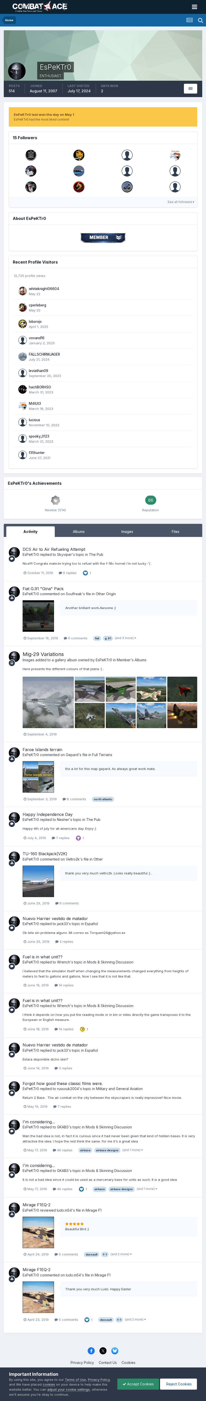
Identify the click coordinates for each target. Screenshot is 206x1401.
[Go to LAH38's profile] (30, 155)
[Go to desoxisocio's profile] (127, 155)
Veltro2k (73, 859)
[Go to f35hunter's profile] (22, 455)
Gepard (72, 755)
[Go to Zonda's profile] (30, 186)
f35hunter (37, 453)
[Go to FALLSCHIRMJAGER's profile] (22, 356)
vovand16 (36, 338)
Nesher (63, 819)
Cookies (128, 1362)
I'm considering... (39, 1121)
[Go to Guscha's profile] (175, 171)
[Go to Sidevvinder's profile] (127, 171)
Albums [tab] (79, 531)
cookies (49, 1384)
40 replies (64, 1150)
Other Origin (106, 594)
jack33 (62, 924)
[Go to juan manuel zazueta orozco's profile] (175, 186)
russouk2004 (68, 1089)
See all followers (180, 202)
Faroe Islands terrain (42, 749)
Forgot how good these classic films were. (63, 1083)
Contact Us (108, 1362)
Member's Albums (131, 660)
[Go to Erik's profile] (30, 171)
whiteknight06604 (44, 289)
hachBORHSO (40, 387)
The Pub (96, 554)
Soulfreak (74, 594)
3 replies (66, 941)
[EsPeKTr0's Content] (190, 89)
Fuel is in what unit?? (43, 956)
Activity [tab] (30, 531)
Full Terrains (102, 755)
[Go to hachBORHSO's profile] (22, 389)
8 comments (76, 799)
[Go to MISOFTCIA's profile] (78, 186)
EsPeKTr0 (31, 554)
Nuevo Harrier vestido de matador (55, 918)
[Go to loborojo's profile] (22, 324)
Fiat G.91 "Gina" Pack (43, 588)
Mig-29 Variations (43, 654)
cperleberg (37, 305)
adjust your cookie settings (68, 1389)
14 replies (66, 985)
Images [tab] (127, 531)
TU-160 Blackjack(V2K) (45, 853)
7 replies (62, 838)
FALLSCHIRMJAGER (44, 354)
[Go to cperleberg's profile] (22, 307)
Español (91, 924)
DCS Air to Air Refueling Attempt (54, 549)
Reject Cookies (178, 1384)
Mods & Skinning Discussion (110, 962)
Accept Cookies (140, 1384)
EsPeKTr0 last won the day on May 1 (44, 114)
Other (98, 859)
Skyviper (64, 554)
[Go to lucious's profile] (22, 422)
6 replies (69, 573)
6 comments (77, 638)
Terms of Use (75, 1380)
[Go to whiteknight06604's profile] (22, 291)
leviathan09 (38, 371)
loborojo (35, 322)
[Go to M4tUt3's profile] (175, 155)
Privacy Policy (82, 1362)
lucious (34, 420)
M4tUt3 (35, 404)
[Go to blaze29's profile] (78, 171)
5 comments (68, 1254)
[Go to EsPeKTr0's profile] (14, 552)
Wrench (63, 962)
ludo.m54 (64, 1210)
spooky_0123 (39, 436)
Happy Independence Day (48, 814)
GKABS (63, 1127)
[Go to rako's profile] (127, 186)
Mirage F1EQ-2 (36, 1204)
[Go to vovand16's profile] (22, 340)
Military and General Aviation (119, 1089)
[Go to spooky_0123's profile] (22, 438)
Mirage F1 (93, 1210)
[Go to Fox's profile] (78, 155)
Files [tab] (175, 531)
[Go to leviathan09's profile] (22, 373)
